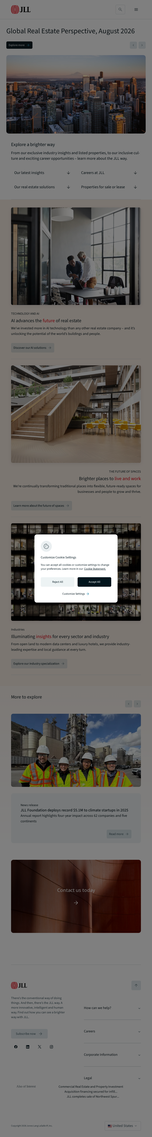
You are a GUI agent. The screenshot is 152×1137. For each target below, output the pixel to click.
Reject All (57, 582)
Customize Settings (76, 593)
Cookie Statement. (95, 569)
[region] (76, 568)
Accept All (94, 582)
